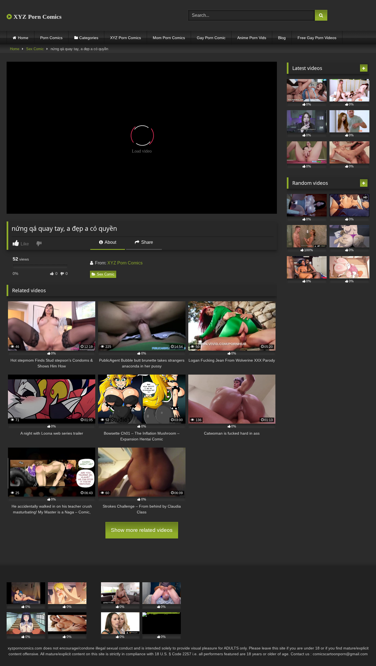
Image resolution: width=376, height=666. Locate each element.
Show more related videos (142, 530)
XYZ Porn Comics (37, 16)
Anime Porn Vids (251, 38)
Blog (282, 38)
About (110, 242)
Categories (88, 38)
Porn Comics (51, 38)
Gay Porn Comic (211, 38)
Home (23, 38)
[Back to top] (359, 649)
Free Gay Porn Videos (317, 38)
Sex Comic (35, 49)
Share (146, 242)
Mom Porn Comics (169, 38)
